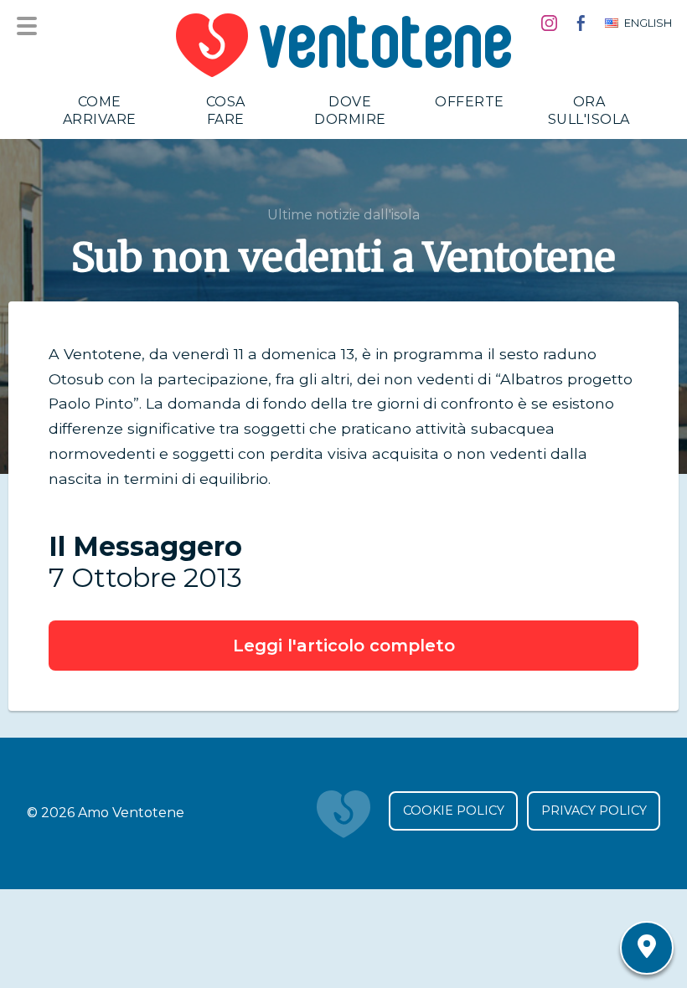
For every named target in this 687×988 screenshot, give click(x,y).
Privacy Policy (594, 810)
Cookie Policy (453, 810)
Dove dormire (350, 110)
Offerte (469, 102)
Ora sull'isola (589, 110)
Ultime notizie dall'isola (343, 215)
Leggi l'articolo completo (344, 646)
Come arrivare (100, 110)
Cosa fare (225, 110)
